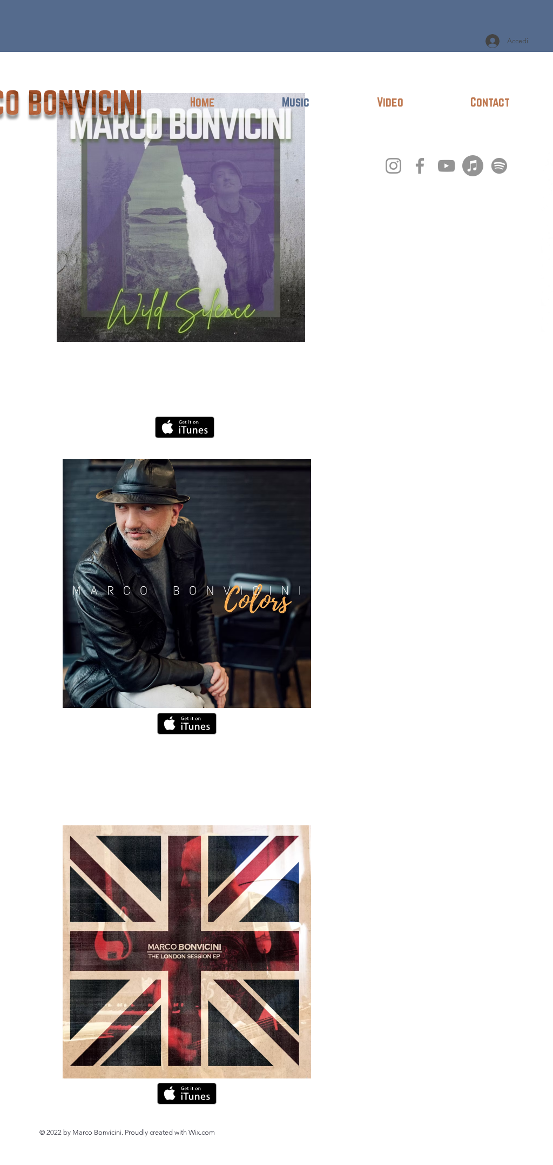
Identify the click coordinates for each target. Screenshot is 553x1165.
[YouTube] (446, 165)
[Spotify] (499, 165)
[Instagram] (393, 165)
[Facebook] (419, 165)
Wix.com (201, 1132)
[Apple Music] (472, 165)
